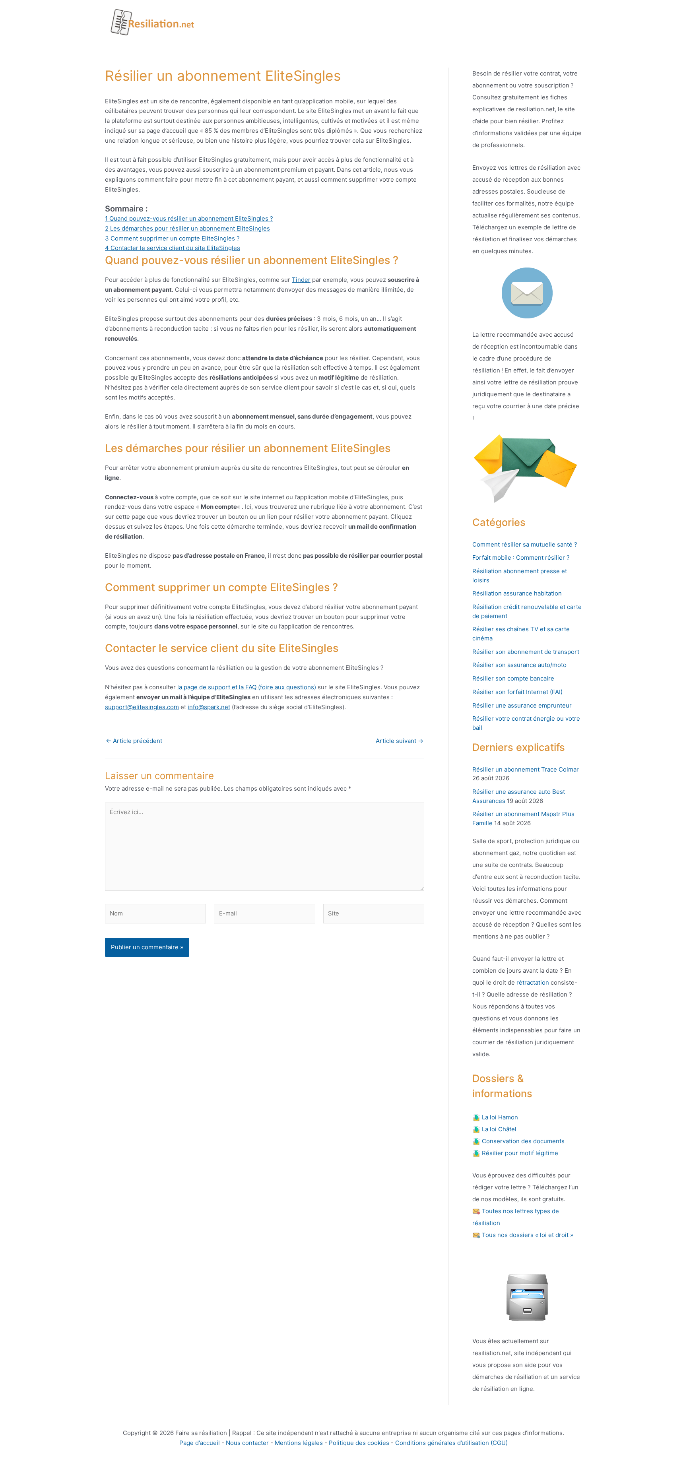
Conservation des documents (522, 1141)
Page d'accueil (199, 1443)
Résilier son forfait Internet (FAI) (517, 692)
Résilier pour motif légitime (519, 1153)
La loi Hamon (499, 1117)
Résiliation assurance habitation (517, 593)
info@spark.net (209, 707)
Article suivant (399, 741)
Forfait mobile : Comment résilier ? (521, 557)
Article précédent (134, 741)
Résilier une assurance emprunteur (522, 705)
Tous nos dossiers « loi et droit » (526, 1235)
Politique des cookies (359, 1443)
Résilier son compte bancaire (513, 678)
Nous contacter (247, 1443)
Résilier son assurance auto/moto (519, 665)
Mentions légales (299, 1443)
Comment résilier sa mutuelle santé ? (524, 544)
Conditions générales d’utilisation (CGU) (451, 1443)
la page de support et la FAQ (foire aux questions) (246, 687)
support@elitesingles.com (142, 707)
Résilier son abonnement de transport (525, 651)
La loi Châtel (498, 1129)
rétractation (532, 982)
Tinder (301, 279)
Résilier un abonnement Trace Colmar (525, 769)
